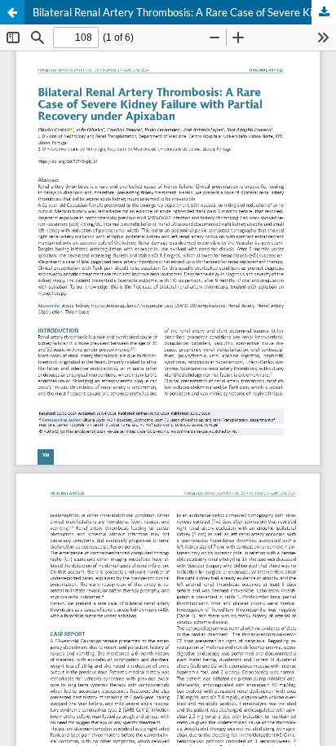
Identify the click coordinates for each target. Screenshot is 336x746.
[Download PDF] (324, 12)
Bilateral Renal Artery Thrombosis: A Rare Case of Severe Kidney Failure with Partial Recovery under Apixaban (184, 12)
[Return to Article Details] (12, 12)
